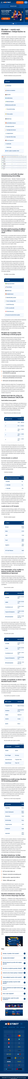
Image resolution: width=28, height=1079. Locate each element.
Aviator (5, 1027)
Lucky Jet (22, 1027)
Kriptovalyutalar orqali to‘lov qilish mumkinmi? (11, 998)
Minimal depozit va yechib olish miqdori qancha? (12, 963)
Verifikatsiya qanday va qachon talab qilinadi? (11, 982)
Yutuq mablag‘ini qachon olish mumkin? (12, 977)
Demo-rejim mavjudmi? (8, 993)
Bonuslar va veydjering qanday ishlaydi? (12, 968)
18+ (21, 1024)
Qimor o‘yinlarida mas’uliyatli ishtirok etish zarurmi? (13, 988)
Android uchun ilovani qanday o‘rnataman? (13, 972)
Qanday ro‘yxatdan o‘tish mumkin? (11, 953)
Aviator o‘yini (11, 1027)
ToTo (17, 1027)
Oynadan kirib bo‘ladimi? (8, 958)
